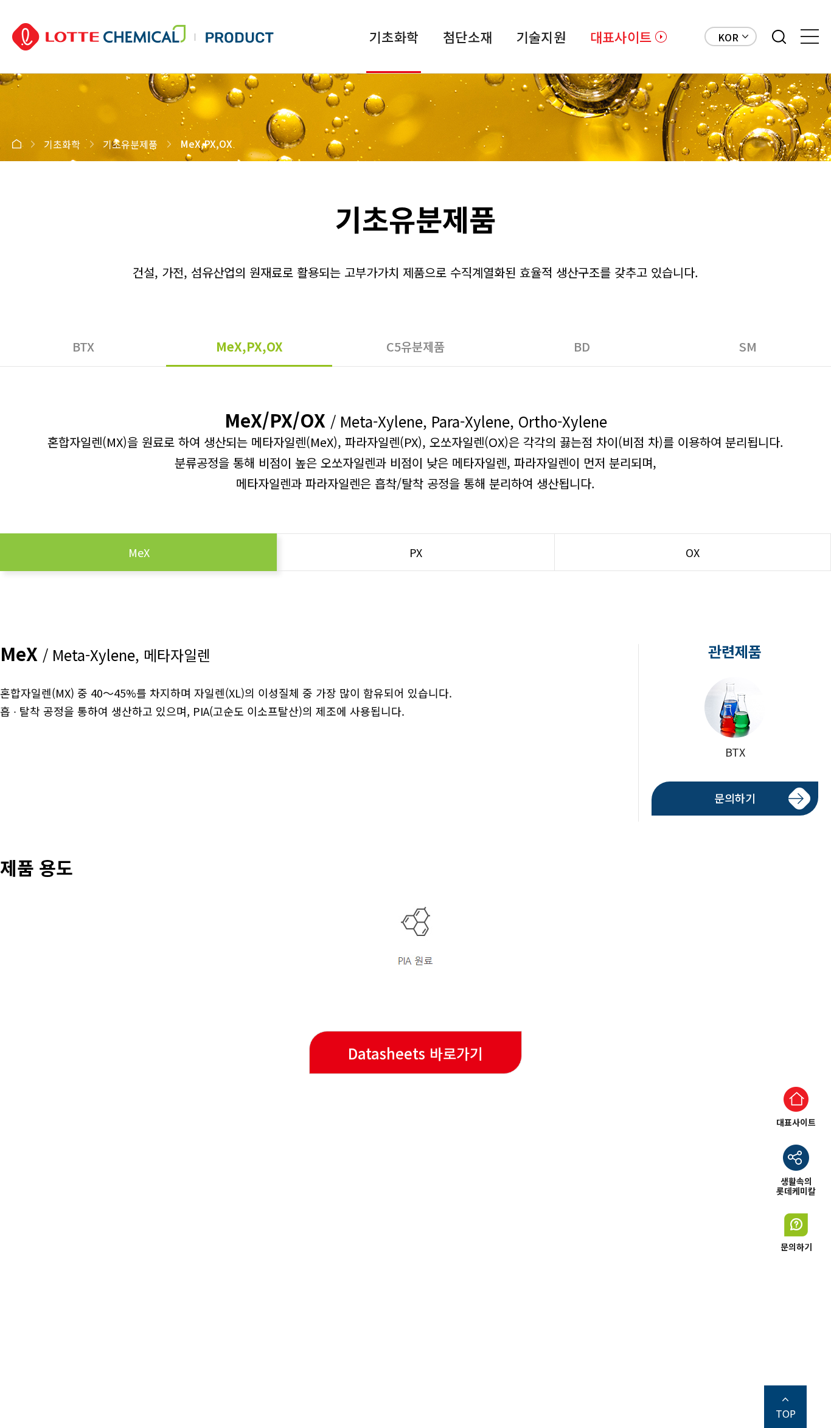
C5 (415, 346)
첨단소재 (467, 36)
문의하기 (735, 798)
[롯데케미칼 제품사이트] (143, 36)
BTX (83, 346)
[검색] (779, 37)
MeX (139, 552)
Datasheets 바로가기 (415, 1053)
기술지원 (541, 36)
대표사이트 (621, 36)
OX (693, 552)
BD (582, 346)
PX (415, 552)
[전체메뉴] (810, 36)
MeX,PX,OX (249, 346)
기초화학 (394, 36)
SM (748, 346)
